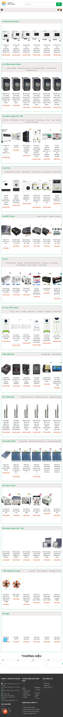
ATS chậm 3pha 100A (36, 638)
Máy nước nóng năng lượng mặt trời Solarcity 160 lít (16, 468)
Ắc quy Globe (45, 263)
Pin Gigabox (48, 311)
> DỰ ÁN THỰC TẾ (47, 687)
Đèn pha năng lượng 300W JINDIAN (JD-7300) (26, 554)
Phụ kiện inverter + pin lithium (12, 172)
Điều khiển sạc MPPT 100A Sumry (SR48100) (36, 380)
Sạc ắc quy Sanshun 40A (46, 510)
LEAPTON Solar (14, 120)
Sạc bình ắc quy (9, 486)
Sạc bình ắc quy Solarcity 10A (16, 510)
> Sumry (37, 698)
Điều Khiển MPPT (45, 354)
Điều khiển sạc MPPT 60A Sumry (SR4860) (26, 380)
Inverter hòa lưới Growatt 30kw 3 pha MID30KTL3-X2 (36, 199)
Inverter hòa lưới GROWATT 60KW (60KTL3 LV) (6, 149)
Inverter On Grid (36, 172)
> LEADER (24, 697)
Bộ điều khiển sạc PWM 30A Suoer (46, 379)
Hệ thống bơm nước (31, 70)
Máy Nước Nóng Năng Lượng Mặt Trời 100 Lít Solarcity (57, 468)
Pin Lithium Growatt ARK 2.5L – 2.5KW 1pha (26, 337)
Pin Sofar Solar (57, 311)
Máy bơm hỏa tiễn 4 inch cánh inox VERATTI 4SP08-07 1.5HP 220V (57, 425)
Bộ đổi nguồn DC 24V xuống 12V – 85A (16, 241)
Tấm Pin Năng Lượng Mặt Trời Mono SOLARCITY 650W (26, 149)
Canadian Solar (30, 120)
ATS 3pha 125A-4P (16, 146)
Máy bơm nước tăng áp (41, 397)
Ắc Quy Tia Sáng (31, 265)
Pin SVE (17, 311)
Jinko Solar (5, 120)
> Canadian (37, 692)
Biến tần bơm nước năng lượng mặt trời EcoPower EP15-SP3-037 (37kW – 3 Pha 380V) (47, 99)
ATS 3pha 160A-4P (46, 638)
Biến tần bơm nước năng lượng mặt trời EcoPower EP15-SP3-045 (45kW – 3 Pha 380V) (36, 99)
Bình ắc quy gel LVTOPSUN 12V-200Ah (6, 290)
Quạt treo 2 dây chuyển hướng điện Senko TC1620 (47, 597)
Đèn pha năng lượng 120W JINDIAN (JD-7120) (57, 554)
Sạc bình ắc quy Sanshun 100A (36, 510)
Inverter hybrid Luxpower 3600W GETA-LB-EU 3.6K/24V (6, 200)
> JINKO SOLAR (26, 691)
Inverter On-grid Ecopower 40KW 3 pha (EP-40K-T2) (6, 48)
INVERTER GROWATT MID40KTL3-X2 (26, 198)
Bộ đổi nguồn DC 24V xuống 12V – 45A (36, 241)
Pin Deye (23, 311)
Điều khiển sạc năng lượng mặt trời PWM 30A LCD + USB (57, 381)
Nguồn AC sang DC (42, 216)
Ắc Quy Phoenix (42, 265)
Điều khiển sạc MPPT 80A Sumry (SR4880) (6, 380)
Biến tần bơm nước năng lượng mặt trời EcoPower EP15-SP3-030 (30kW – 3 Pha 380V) (57, 99)
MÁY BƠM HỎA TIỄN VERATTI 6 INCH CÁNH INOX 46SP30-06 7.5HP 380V (16, 425)
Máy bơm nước (8, 397)
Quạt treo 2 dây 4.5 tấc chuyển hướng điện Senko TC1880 (26, 598)
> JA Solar (37, 689)
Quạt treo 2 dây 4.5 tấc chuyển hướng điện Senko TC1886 (6, 598)
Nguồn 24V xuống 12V (55, 216)
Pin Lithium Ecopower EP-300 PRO (57, 336)
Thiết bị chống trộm (42, 571)
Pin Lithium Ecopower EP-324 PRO (6, 336)
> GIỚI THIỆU (46, 683)
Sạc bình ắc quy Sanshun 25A (56, 510)
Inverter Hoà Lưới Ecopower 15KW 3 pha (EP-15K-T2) (36, 48)
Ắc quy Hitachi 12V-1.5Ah (47, 289)
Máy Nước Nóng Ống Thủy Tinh (36, 441)
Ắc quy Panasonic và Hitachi (32, 263)
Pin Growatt (40, 311)
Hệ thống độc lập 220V (39, 68)
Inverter (6, 168)
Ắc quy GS (20, 263)
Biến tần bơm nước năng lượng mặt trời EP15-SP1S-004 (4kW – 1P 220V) (16, 98)
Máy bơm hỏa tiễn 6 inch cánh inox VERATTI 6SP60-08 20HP (26, 425)
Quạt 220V (32, 571)
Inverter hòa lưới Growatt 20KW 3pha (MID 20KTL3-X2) (46, 199)
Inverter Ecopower (11, 22)
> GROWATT (25, 693)
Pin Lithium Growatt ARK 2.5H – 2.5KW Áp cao (16, 337)
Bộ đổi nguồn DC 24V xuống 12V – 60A (26, 241)
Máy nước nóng (9, 441)
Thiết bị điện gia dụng (11, 571)
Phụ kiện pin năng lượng (31, 122)
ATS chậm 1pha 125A (26, 638)
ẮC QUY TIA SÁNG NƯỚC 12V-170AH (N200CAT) (57, 291)
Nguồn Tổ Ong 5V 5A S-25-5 (6, 241)
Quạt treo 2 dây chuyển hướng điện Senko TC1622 (36, 597)
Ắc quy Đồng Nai (21, 265)
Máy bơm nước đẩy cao (27, 397)
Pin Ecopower (31, 311)
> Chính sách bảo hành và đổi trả (31, 709)
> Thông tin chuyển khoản (29, 713)
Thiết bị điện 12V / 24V (55, 571)
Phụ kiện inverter (56, 172)
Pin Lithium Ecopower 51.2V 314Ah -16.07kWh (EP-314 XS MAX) (36, 338)
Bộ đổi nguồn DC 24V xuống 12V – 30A (47, 241)
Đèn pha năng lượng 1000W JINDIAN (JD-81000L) (6, 554)
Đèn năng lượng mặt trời (13, 528)
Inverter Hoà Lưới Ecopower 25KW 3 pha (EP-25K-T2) (26, 48)
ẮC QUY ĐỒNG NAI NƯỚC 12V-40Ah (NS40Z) (36, 291)
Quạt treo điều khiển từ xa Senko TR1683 (57, 597)
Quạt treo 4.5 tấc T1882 (16, 595)
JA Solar (47, 120)
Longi (52, 120)
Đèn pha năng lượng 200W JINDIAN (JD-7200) (47, 554)
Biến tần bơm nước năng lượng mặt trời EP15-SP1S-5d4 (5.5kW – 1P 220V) (6, 98)
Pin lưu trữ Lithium (10, 308)
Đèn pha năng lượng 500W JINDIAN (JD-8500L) (16, 554)
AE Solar (22, 120)
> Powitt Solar (37, 695)
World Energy (40, 120)
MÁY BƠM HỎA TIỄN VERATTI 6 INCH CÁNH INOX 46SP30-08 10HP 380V (6, 425)
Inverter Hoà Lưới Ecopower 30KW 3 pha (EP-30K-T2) (16, 48)
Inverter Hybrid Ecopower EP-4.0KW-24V (57, 198)
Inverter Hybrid (46, 172)
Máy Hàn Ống (23, 441)
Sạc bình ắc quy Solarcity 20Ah (26, 510)
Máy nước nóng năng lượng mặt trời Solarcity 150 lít (26, 468)
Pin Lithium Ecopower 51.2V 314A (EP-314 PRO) (46, 337)
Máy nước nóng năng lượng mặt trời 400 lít (6, 467)
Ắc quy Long (54, 263)
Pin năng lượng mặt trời (13, 116)
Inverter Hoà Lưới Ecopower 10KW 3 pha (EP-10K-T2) (57, 48)
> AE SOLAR (24, 688)
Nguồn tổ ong (9, 216)
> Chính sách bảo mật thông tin (30, 711)
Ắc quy (5, 259)
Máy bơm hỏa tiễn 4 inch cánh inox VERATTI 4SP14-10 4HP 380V (47, 425)
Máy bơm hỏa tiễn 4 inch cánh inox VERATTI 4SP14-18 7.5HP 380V (36, 425)
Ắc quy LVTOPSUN (11, 263)
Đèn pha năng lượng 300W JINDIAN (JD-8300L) (36, 554)
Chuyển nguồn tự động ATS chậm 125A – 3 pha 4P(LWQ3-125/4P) (57, 151)
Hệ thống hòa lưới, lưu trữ (24, 68)
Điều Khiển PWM (56, 354)
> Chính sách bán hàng (28, 707)
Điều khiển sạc (8, 354)
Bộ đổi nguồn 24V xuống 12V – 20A (57, 241)
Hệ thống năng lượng (12, 64)
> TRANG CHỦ (46, 685)
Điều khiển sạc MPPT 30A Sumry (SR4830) (16, 380)
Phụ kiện (6, 614)
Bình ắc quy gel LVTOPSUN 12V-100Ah (16, 290)
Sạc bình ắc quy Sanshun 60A (26, 290)
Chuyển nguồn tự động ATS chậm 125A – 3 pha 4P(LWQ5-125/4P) (47, 151)
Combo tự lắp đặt (11, 68)
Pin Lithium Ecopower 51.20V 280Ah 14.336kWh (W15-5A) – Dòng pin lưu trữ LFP (36, 151)
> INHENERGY (37, 687)
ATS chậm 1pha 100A (57, 638)
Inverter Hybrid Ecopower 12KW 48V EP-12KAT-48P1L (16, 199)
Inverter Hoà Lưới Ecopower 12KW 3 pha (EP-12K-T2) (46, 48)
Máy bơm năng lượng (55, 397)
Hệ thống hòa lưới (51, 68)
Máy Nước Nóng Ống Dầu (54, 441)
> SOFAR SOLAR (26, 695)
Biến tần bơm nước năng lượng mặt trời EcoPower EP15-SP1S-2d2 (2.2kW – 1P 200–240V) (26, 99)
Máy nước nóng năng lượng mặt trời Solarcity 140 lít (36, 468)
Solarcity (58, 120)
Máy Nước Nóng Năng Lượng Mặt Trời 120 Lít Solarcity (47, 468)
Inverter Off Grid (26, 172)
